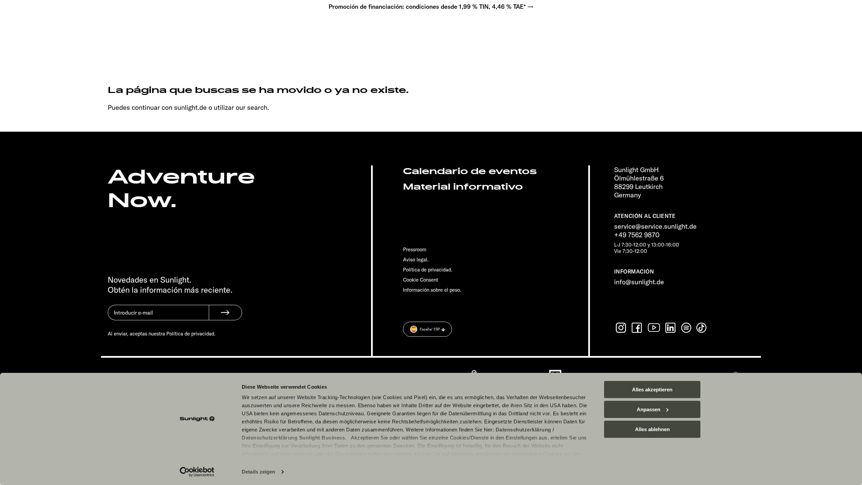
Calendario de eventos (470, 171)
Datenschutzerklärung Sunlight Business (293, 438)
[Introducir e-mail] (158, 317)
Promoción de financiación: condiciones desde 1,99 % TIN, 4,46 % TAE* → (431, 6)
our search (251, 107)
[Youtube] (654, 327)
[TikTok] (702, 327)
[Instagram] (621, 327)
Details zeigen (258, 472)
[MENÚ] (52, 27)
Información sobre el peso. (432, 290)
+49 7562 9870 (637, 234)
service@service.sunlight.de (655, 226)
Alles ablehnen (652, 429)
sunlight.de (190, 107)
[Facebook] (637, 327)
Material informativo (463, 186)
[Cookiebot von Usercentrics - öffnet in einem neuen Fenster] (197, 472)
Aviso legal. (416, 259)
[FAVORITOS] (73, 27)
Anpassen (648, 409)
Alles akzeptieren (652, 389)
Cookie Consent (420, 280)
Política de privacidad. (427, 269)
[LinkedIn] (671, 327)
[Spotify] (686, 327)
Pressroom (414, 249)
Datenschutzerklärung (523, 429)
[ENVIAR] (225, 312)
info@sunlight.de (639, 282)
